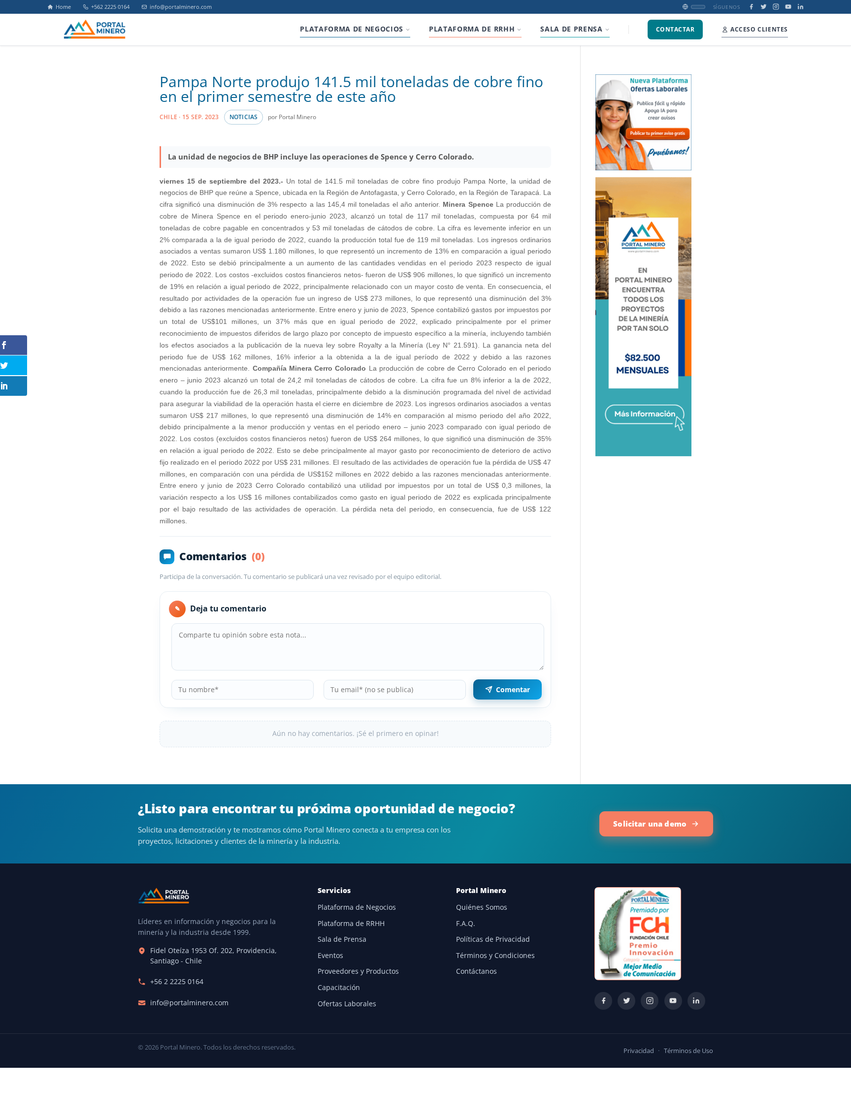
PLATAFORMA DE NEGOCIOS (351, 29)
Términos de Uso (688, 1051)
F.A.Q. (465, 923)
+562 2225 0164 (110, 7)
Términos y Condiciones (495, 955)
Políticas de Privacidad (493, 939)
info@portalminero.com (181, 7)
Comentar (513, 689)
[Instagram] (776, 6)
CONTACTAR (675, 29)
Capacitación (339, 987)
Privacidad (638, 1051)
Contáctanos (476, 971)
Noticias (243, 117)
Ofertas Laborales (347, 1003)
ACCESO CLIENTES (759, 29)
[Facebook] (751, 6)
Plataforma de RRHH (351, 923)
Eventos (330, 955)
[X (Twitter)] (763, 6)
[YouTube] (788, 6)
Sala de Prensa (342, 939)
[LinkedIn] (800, 6)
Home (63, 7)
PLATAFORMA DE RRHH (472, 29)
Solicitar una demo (650, 824)
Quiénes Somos (481, 907)
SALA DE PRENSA (571, 29)
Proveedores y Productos (358, 971)
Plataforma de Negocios (357, 907)
